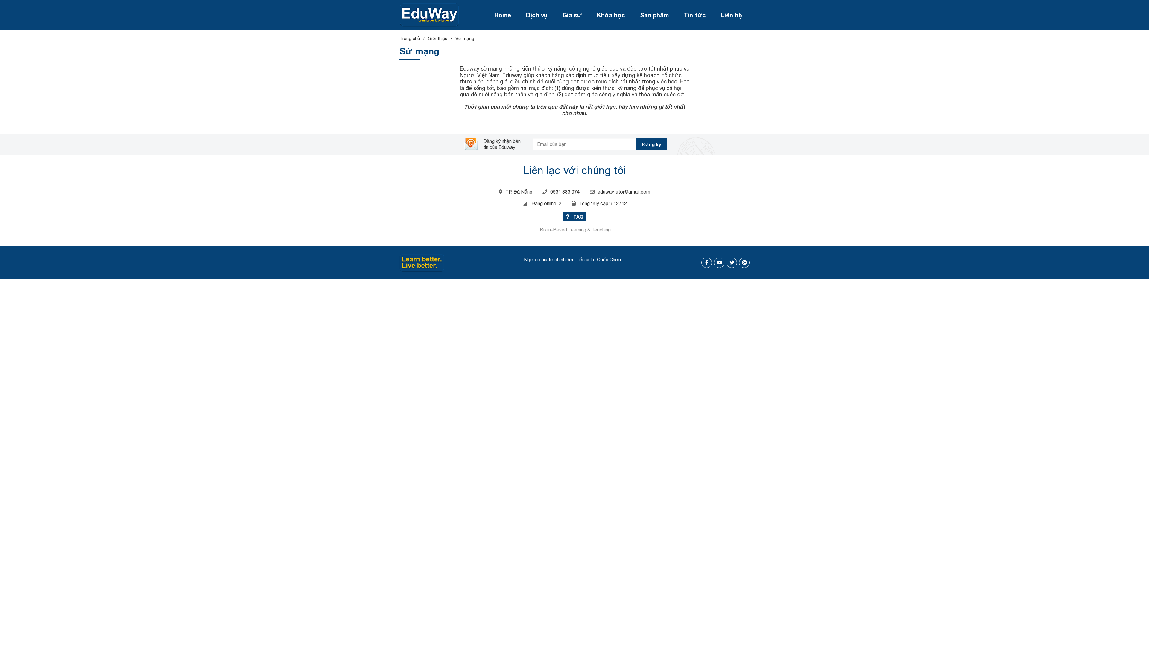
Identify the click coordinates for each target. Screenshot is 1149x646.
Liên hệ (731, 15)
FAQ (577, 217)
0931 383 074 (565, 191)
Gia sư (572, 15)
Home (502, 15)
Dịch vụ (537, 15)
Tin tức (695, 15)
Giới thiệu (437, 38)
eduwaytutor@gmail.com (624, 191)
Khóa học (611, 15)
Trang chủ (409, 38)
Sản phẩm (654, 15)
